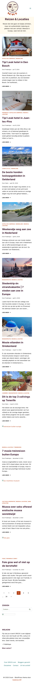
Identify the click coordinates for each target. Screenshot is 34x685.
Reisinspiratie (6, 279)
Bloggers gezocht (24, 662)
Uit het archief (25, 665)
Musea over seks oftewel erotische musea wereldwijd (17, 510)
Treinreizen (17, 447)
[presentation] (17, 46)
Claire (6, 183)
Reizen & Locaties (17, 279)
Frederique (8, 69)
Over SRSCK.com (10, 662)
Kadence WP (17, 680)
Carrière (5, 393)
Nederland (19, 58)
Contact (15, 665)
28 (6, 596)
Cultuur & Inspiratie (8, 501)
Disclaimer (7, 665)
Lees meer (6, 86)
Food (3, 558)
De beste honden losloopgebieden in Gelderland (13, 176)
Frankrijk (5, 112)
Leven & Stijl (6, 168)
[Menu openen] (30, 8)
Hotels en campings (8, 58)
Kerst (15, 558)
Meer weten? (7, 648)
